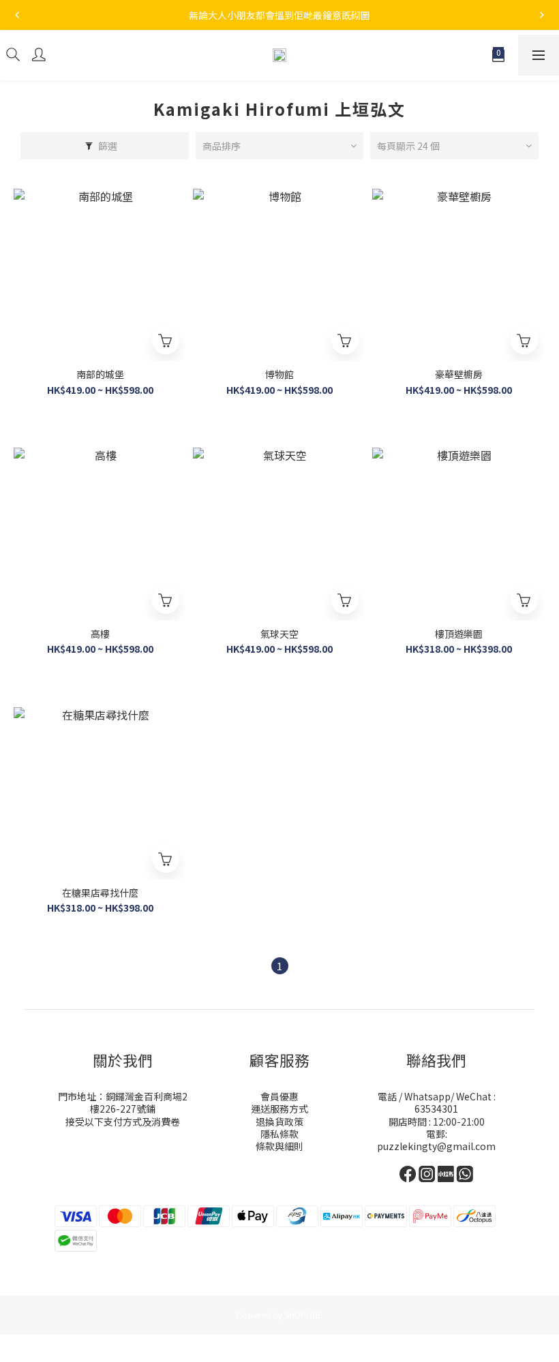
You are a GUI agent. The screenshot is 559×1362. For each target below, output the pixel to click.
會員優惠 (279, 1096)
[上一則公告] (17, 15)
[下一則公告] (542, 15)
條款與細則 (279, 1146)
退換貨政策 (279, 1121)
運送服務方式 (279, 1108)
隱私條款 (279, 1134)
